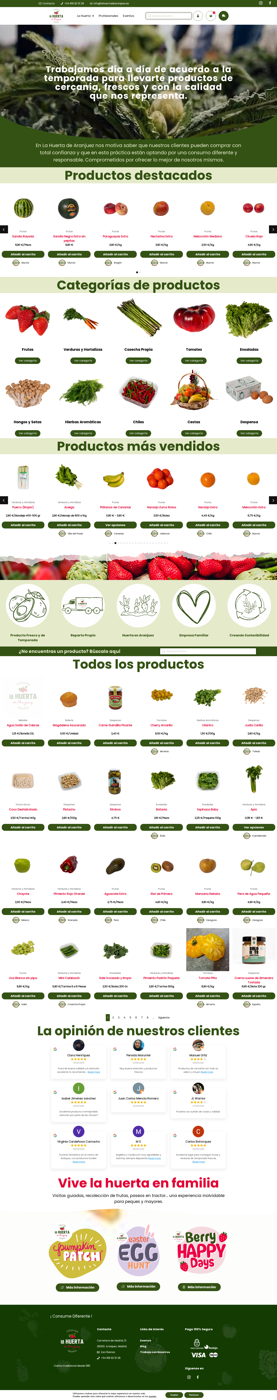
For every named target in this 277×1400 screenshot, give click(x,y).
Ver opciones (162, 525)
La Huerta (84, 16)
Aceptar (174, 1394)
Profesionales (108, 16)
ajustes (152, 1396)
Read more (94, 1072)
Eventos (128, 16)
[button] (4, 229)
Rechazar (194, 1394)
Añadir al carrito (23, 254)
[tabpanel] (23, 227)
